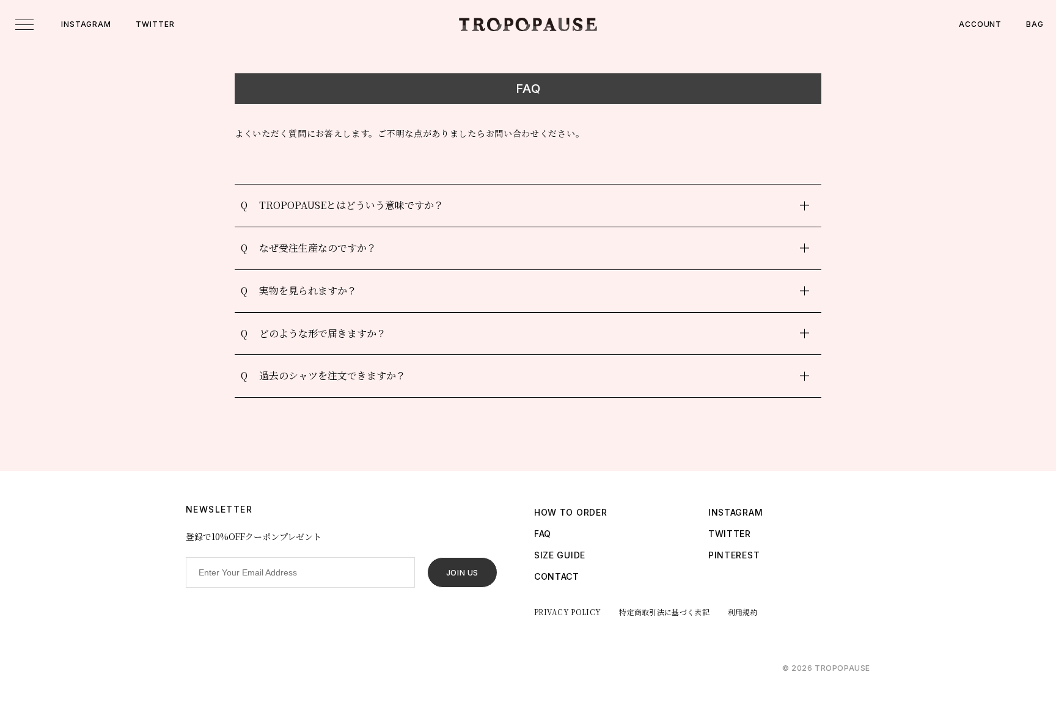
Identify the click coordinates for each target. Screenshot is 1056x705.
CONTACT (556, 576)
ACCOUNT (980, 24)
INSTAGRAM (86, 24)
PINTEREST (734, 555)
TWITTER (155, 24)
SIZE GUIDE (559, 555)
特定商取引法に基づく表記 (664, 612)
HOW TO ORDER (570, 512)
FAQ (542, 533)
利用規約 (743, 612)
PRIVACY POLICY (567, 612)
